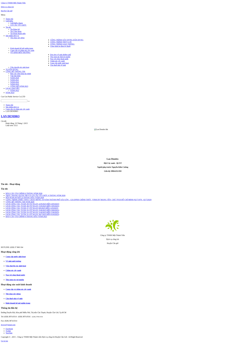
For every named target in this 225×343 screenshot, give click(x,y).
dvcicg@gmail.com (8, 325)
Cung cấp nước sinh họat (16, 257)
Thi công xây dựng (13, 294)
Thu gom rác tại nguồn (15, 280)
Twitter (8, 331)
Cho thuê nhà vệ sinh (14, 299)
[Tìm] (29, 101)
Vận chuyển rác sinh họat (16, 266)
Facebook (9, 329)
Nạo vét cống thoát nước (15, 275)
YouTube (9, 333)
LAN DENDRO (10, 116)
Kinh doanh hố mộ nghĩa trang (18, 303)
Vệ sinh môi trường (13, 261)
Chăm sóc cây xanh (13, 270)
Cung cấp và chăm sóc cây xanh (18, 289)
